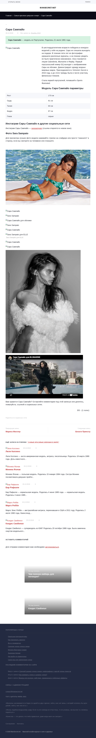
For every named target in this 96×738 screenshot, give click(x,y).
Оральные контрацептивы (17, 636)
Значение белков (14, 653)
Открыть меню (14, 2)
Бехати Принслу (82, 432)
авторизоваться (52, 547)
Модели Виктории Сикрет (17, 650)
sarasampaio (36, 128)
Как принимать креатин (16, 640)
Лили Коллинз (13, 451)
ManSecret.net (48, 8)
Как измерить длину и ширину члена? (33, 675)
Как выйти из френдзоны (17, 656)
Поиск (87, 2)
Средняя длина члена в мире (19, 646)
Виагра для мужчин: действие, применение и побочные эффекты (43, 678)
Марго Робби (12, 505)
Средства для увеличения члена (20, 660)
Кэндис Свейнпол (15, 523)
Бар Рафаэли (12, 487)
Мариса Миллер (13, 432)
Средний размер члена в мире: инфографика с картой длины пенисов (45, 671)
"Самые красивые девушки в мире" (43, 442)
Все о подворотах (14, 643)
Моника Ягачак (13, 469)
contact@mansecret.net (14, 691)
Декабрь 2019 (35, 33)
